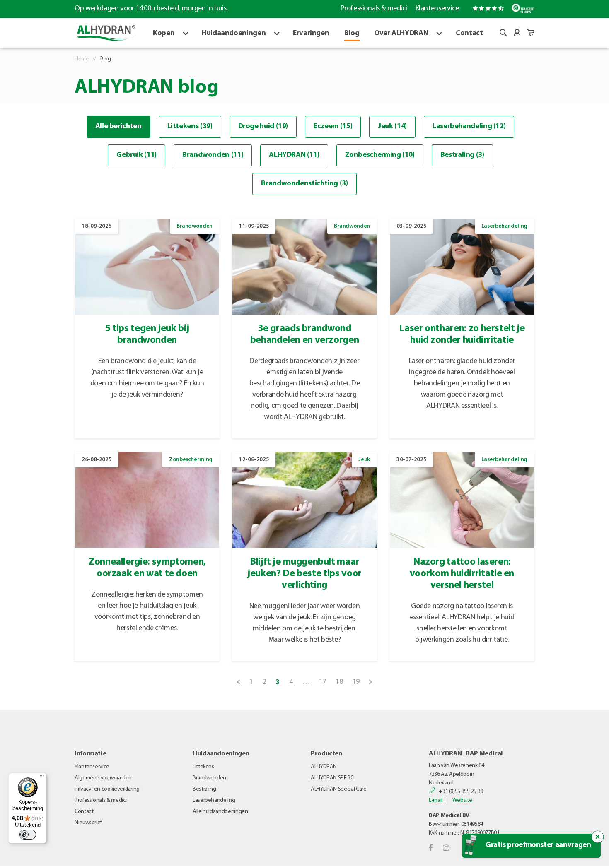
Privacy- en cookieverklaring (107, 789)
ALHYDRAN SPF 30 (332, 778)
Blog (352, 33)
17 (322, 682)
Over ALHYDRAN (401, 33)
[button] (503, 33)
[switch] (27, 835)
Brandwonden (209, 778)
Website (462, 800)
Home (82, 59)
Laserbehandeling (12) (469, 126)
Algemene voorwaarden (103, 778)
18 (339, 682)
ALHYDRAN (324, 767)
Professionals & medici (374, 8)
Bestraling (204, 789)
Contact (469, 33)
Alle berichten (118, 126)
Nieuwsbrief (88, 823)
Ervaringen (311, 33)
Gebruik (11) (136, 155)
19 (356, 682)
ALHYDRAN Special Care (338, 789)
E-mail (435, 800)
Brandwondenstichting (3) (304, 184)
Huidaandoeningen (234, 33)
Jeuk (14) (392, 126)
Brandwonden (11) (212, 155)
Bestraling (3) (462, 155)
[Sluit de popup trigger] (598, 837)
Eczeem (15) (333, 126)
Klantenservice (437, 8)
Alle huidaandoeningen (220, 811)
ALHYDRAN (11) (294, 155)
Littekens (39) (190, 126)
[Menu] (42, 778)
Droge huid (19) (263, 126)
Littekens (203, 767)
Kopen (163, 33)
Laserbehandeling (214, 800)
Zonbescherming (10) (380, 155)
